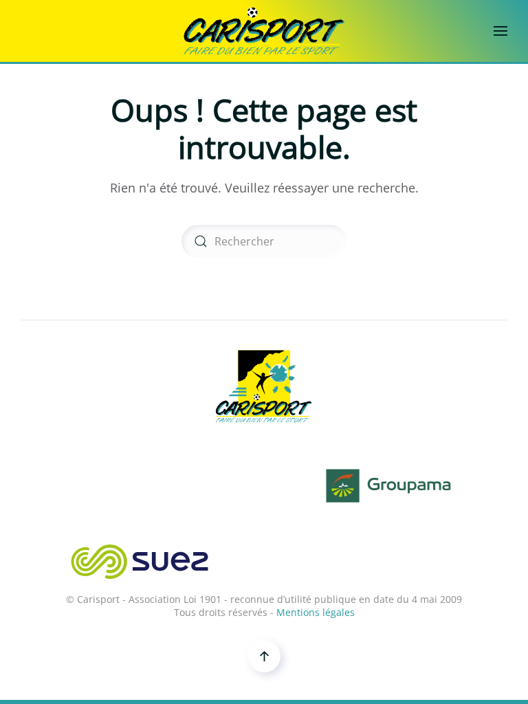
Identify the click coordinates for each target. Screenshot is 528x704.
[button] (500, 31)
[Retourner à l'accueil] (264, 31)
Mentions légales (315, 612)
